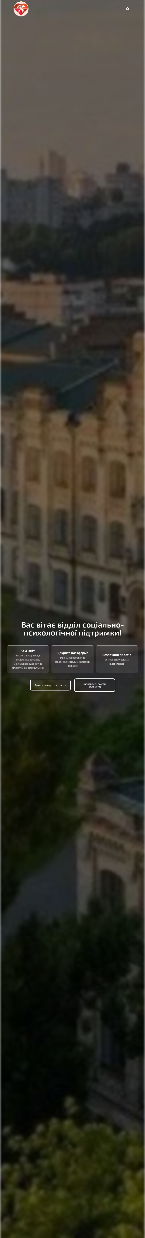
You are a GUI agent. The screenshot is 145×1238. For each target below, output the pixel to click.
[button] (120, 9)
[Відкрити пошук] (127, 8)
